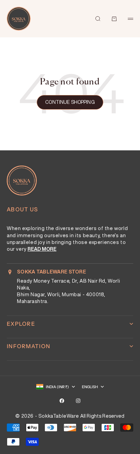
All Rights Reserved (102, 416)
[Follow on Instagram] (78, 400)
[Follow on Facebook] (62, 400)
